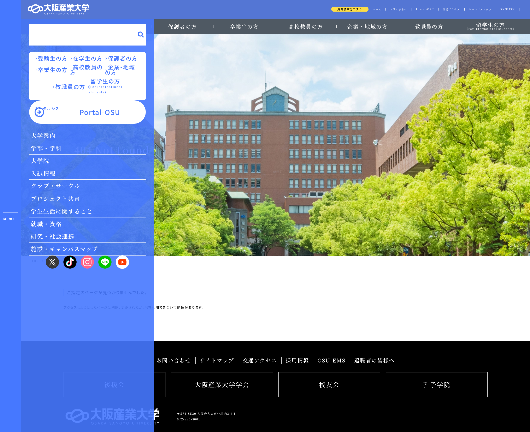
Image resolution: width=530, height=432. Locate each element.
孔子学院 (436, 384)
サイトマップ (217, 360)
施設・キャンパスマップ (64, 249)
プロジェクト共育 (55, 198)
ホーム (377, 9)
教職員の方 (429, 26)
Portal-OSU (425, 9)
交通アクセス (451, 9)
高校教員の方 (305, 26)
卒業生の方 (244, 26)
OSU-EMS (332, 360)
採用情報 (297, 360)
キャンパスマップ (480, 9)
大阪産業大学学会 (222, 384)
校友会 (329, 384)
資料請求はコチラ (349, 9)
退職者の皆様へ (374, 360)
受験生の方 (53, 58)
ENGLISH (507, 9)
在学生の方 (88, 58)
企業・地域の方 (367, 26)
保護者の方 (182, 26)
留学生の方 (490, 25)
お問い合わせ (398, 9)
